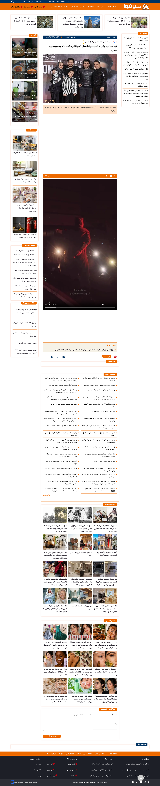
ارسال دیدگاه (52, 736)
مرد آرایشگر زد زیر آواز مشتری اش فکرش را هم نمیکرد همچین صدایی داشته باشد (98, 426)
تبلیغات (25, 1)
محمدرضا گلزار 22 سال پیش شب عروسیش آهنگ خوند (99, 405)
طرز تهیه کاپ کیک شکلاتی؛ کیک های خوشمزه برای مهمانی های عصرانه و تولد (24, 116)
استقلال (73, 776)
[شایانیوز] (136, 6)
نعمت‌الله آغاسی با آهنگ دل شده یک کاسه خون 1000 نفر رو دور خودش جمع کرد (100, 489)
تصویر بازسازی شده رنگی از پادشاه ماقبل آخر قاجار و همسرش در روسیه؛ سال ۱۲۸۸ (55, 528)
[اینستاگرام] (144, 782)
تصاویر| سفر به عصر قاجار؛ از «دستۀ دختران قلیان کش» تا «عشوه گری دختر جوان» (105, 528)
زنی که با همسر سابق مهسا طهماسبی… (137, 776)
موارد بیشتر (46, 495)
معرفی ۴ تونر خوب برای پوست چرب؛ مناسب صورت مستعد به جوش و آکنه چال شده (82, 699)
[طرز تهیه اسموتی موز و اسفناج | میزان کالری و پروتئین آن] (24, 91)
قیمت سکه (50, 764)
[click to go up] (141, 778)
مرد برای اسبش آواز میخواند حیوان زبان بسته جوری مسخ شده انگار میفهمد (61, 448)
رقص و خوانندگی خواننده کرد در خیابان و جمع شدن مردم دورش (61, 434)
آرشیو (39, 776)
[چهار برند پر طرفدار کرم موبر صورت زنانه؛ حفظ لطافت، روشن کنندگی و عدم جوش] (55, 659)
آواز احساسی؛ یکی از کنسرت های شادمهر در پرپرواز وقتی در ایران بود (99, 469)
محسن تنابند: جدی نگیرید (28, 343)
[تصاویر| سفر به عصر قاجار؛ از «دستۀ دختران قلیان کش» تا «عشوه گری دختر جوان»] (105, 515)
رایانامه (114, 723)
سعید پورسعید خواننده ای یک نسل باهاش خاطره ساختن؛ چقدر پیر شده (62, 482)
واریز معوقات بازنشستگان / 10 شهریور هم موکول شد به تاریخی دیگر (135, 63)
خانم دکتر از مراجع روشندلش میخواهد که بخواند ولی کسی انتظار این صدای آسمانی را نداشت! (98, 482)
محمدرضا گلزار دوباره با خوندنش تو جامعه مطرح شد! (61, 468)
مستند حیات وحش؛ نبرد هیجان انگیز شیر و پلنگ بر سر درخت (99, 379)
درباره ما (31, 1)
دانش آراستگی (71, 770)
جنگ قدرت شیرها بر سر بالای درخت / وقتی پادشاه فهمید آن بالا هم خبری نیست (61, 455)
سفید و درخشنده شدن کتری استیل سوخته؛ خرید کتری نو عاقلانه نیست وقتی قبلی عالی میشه (55, 555)
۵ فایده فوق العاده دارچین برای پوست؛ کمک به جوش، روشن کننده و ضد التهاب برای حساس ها (105, 645)
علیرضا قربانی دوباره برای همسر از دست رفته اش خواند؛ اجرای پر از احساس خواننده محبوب (62, 398)
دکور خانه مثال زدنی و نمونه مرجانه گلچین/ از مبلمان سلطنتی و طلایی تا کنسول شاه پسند (55, 609)
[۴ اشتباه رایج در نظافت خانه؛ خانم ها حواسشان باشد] (25, 143)
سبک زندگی (74, 6)
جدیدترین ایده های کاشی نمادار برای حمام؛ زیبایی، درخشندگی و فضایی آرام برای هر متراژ (81, 582)
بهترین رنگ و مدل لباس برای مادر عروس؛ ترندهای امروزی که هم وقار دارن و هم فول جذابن (55, 645)
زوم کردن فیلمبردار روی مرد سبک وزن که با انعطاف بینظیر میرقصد (99, 448)
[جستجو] (12, 1)
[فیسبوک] (52, 357)
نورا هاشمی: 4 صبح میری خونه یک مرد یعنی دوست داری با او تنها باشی (25, 312)
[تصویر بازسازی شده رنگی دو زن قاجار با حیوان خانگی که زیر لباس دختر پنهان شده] (80, 515)
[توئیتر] (58, 357)
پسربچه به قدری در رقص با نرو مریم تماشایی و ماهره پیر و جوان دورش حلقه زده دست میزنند (61, 379)
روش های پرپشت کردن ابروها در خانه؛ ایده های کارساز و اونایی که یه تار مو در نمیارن (106, 672)
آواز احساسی (106, 356)
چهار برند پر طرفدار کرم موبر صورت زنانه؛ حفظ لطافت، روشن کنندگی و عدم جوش (55, 672)
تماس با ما (39, 1)
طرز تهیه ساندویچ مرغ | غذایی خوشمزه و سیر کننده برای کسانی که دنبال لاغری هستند (25, 52)
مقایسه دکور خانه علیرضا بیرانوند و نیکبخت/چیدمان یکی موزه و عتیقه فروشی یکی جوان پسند (55, 582)
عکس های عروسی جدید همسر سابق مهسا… (135, 770)
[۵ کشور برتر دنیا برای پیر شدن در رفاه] (80, 542)
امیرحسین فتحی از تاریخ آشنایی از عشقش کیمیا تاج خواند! (99, 434)
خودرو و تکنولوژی (57, 753)
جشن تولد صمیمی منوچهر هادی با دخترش (64, 404)
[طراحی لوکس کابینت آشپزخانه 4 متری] (80, 596)
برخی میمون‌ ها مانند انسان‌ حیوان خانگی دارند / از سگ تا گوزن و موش (25, 21)
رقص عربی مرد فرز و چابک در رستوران (103, 411)
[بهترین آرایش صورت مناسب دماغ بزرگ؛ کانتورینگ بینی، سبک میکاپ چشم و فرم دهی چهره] (105, 686)
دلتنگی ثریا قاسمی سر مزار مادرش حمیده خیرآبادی (99, 385)
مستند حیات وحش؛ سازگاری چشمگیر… (101, 776)
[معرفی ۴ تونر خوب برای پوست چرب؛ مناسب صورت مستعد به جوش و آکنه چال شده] (80, 686)
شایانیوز (81, 782)
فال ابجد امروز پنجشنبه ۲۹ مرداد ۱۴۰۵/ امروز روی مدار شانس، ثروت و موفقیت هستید (25, 262)
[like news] (46, 176)
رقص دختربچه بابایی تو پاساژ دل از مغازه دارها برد (100, 390)
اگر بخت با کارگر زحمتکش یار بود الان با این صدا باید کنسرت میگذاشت (61, 475)
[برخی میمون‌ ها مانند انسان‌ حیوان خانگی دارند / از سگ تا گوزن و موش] (45, 22)
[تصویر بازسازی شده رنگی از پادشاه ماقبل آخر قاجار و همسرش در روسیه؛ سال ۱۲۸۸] (55, 515)
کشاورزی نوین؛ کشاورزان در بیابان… (102, 770)
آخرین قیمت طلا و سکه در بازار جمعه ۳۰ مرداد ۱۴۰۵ (135, 39)
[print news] (106, 176)
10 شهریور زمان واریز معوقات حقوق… (137, 764)
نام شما (114, 715)
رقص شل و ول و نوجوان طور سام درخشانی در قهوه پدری (61, 426)
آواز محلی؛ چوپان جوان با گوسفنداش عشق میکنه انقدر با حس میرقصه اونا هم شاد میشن (84, 349)
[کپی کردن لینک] (114, 176)
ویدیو (60, 6)
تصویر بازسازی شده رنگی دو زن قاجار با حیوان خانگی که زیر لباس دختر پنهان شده (81, 528)
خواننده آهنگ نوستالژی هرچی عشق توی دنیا (63, 385)
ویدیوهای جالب (110, 374)
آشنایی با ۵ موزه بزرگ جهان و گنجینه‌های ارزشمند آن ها (107, 554)
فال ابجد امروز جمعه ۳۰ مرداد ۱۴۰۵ (25, 254)
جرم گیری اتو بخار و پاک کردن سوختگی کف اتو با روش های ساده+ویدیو (27, 208)
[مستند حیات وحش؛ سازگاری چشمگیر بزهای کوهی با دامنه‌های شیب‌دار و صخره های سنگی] (92, 22)
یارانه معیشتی (51, 776)
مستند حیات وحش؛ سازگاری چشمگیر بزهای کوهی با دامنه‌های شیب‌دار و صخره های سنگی (72, 22)
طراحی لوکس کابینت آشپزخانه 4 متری (81, 607)
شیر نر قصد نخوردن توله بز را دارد (104, 461)
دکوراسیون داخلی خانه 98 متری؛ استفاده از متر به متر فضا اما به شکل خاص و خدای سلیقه (105, 609)
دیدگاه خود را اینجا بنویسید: (82, 715)
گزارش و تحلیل (100, 6)
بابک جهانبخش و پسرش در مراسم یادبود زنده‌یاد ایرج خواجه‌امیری (98, 475)
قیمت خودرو (71, 764)
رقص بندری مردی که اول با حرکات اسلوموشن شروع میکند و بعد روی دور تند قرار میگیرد (61, 441)
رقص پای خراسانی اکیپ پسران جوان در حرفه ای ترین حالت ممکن (98, 441)
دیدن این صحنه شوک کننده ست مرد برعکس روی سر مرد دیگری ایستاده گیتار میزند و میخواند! (60, 419)
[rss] (147, 782)
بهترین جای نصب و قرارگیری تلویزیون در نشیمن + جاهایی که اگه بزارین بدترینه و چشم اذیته (106, 582)
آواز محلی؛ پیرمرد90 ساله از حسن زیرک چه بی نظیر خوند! (61, 462)
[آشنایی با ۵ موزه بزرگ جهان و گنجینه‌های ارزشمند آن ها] (105, 542)
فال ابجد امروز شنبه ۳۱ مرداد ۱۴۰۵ (26, 250)
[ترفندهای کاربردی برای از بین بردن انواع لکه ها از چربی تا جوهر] (25, 169)
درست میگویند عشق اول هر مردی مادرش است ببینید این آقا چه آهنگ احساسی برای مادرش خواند (60, 489)
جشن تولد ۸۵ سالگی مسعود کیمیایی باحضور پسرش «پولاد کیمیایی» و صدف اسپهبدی (99, 398)
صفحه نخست (111, 6)
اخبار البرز (54, 6)
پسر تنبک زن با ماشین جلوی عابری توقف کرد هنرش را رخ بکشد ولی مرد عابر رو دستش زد (60, 391)
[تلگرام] (63, 357)
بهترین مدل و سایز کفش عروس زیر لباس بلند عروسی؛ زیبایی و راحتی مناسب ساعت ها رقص (55, 699)
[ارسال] (110, 176)
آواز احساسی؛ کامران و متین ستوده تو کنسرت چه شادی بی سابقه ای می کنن (100, 455)
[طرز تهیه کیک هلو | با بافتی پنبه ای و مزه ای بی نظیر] (24, 69)
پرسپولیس (50, 770)
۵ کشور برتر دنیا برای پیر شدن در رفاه (81, 554)
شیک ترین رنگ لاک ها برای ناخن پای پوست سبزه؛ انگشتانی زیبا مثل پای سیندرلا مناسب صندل (80, 672)
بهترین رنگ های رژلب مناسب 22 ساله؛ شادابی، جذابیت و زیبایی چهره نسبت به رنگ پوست (81, 645)
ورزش (82, 6)
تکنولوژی (66, 6)
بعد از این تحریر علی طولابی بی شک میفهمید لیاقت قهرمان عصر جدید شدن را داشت (61, 412)
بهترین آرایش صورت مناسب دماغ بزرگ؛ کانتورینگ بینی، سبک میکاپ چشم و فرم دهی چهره (105, 699)
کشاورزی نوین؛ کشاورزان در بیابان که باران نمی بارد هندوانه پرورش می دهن (118, 21)
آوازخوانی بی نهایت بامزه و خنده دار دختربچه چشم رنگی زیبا (99, 419)
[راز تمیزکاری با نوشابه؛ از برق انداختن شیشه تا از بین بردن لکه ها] (25, 225)
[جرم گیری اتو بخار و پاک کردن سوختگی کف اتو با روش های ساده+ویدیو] (25, 195)
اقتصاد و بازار (89, 6)
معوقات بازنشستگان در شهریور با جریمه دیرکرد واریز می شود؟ (137, 46)
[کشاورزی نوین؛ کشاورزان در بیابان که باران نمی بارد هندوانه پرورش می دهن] (139, 22)
